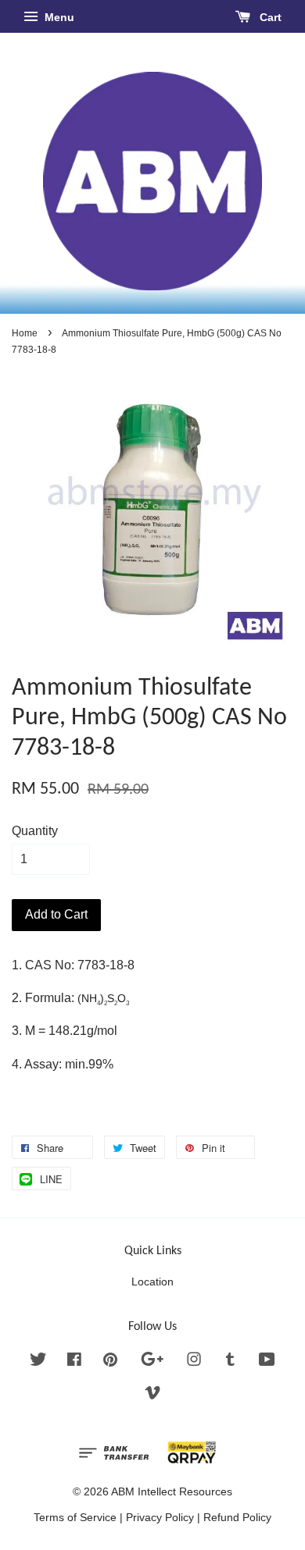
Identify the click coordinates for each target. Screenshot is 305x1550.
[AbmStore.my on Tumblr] (230, 1362)
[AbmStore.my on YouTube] (267, 1362)
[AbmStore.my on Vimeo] (152, 1396)
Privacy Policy (160, 1517)
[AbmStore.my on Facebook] (74, 1362)
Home (25, 333)
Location (152, 1282)
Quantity (35, 830)
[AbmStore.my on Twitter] (38, 1362)
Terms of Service (75, 1517)
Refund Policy (237, 1517)
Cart (269, 17)
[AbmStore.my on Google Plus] (152, 1362)
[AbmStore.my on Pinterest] (110, 1362)
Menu (57, 17)
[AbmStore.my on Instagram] (194, 1362)
